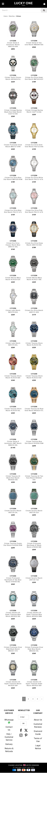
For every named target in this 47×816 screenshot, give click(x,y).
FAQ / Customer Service (9, 737)
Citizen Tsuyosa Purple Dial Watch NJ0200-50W (13, 544)
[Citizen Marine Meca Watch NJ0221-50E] (34, 256)
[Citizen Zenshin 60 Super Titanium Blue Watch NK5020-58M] (34, 591)
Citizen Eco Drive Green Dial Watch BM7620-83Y (34, 78)
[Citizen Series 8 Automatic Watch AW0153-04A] (13, 21)
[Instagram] (21, 735)
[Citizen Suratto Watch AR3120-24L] (13, 489)
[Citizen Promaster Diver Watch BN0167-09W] (13, 123)
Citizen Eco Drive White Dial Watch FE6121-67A (34, 178)
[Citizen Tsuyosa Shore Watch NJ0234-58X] (13, 354)
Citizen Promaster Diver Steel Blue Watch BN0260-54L (34, 649)
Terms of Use (38, 739)
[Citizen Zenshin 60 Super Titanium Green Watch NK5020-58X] (34, 660)
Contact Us (9, 728)
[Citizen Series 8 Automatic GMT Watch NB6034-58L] (13, 419)
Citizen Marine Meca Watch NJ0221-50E (34, 278)
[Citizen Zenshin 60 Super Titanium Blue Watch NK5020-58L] (13, 591)
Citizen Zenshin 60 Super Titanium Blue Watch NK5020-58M (34, 614)
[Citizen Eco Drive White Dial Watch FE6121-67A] (34, 156)
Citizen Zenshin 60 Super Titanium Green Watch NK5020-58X (34, 683)
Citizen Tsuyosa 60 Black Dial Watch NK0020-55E (13, 478)
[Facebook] (21, 730)
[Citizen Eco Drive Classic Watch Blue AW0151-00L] (13, 221)
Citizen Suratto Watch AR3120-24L (13, 511)
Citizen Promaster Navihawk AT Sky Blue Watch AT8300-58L (13, 580)
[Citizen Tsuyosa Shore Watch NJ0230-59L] (34, 321)
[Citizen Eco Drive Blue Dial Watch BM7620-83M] (13, 156)
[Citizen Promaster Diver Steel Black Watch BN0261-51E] (13, 625)
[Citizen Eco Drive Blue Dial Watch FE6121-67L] (13, 188)
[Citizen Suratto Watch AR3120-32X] (34, 489)
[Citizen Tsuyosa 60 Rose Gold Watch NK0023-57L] (34, 387)
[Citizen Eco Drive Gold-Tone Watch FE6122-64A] (34, 123)
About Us (38, 720)
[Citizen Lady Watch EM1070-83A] (13, 288)
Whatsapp (9, 720)
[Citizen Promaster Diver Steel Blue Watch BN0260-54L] (34, 625)
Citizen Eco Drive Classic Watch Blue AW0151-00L (13, 245)
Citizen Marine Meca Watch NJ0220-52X (13, 278)
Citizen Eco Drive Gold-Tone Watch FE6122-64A (34, 145)
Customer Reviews (38, 725)
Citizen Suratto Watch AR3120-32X (34, 511)
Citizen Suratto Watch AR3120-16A (34, 579)
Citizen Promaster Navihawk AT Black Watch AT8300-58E (34, 545)
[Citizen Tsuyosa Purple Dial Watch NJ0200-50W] (13, 521)
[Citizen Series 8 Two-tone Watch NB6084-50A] (34, 21)
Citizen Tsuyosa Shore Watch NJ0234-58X (13, 377)
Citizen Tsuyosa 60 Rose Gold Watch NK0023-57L (34, 409)
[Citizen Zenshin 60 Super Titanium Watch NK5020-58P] (13, 660)
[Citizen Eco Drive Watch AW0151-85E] (34, 288)
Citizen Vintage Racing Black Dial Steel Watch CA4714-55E (13, 112)
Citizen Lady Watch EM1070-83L (13, 344)
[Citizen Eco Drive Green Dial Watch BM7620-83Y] (34, 55)
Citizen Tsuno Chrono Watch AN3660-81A (13, 78)
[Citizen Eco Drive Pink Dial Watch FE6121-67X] (34, 188)
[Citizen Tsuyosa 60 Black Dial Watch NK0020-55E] (13, 454)
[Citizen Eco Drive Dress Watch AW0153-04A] (34, 221)
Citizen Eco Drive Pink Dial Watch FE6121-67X (34, 211)
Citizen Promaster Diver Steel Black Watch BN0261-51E (13, 649)
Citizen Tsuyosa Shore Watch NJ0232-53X (34, 377)
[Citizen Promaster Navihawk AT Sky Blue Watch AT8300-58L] (13, 556)
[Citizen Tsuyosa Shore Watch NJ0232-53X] (34, 354)
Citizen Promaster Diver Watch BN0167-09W (13, 145)
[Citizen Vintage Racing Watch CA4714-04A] (34, 88)
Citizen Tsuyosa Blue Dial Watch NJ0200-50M (34, 442)
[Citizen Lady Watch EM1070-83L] (13, 321)
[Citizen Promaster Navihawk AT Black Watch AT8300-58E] (34, 521)
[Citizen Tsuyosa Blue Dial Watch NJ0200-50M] (34, 419)
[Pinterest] (26, 735)
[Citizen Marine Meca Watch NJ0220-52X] (13, 256)
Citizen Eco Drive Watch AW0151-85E (34, 311)
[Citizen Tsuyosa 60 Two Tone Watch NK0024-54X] (34, 454)
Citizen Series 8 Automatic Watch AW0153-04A (13, 44)
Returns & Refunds (9, 749)
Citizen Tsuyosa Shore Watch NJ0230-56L (13, 409)
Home (5, 16)
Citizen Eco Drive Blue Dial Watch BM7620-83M (13, 178)
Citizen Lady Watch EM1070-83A (13, 311)
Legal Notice (38, 746)
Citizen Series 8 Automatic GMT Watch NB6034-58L (13, 443)
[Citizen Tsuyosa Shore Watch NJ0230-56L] (13, 387)
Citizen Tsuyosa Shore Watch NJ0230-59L (34, 344)
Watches (12, 16)
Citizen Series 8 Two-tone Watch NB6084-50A (34, 44)
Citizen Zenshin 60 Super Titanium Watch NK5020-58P (12, 683)
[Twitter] (26, 730)
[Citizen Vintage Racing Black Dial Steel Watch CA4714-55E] (13, 88)
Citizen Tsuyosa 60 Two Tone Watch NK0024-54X (34, 478)
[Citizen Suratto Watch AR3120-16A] (34, 556)
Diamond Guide (38, 732)
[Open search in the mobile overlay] (23, 10)
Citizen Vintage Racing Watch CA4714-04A (34, 111)
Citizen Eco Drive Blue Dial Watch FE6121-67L (13, 211)
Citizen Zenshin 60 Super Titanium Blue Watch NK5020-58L (13, 614)
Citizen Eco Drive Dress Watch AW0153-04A (34, 244)
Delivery (9, 744)
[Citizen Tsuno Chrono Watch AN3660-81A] (13, 55)
